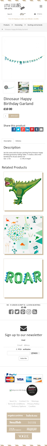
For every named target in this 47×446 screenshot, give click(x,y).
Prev (6, 87)
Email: (23, 340)
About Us (13, 401)
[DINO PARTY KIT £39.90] (23, 234)
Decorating (18, 25)
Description (7, 141)
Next (41, 87)
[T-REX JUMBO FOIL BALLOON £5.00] (23, 191)
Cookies (32, 406)
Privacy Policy (33, 404)
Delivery (18, 141)
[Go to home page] (14, 6)
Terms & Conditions (16, 404)
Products (7, 25)
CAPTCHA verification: (23, 349)
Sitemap (35, 401)
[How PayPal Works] (23, 378)
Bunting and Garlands (35, 25)
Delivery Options (19, 406)
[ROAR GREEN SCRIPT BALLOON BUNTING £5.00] (23, 278)
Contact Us (24, 401)
